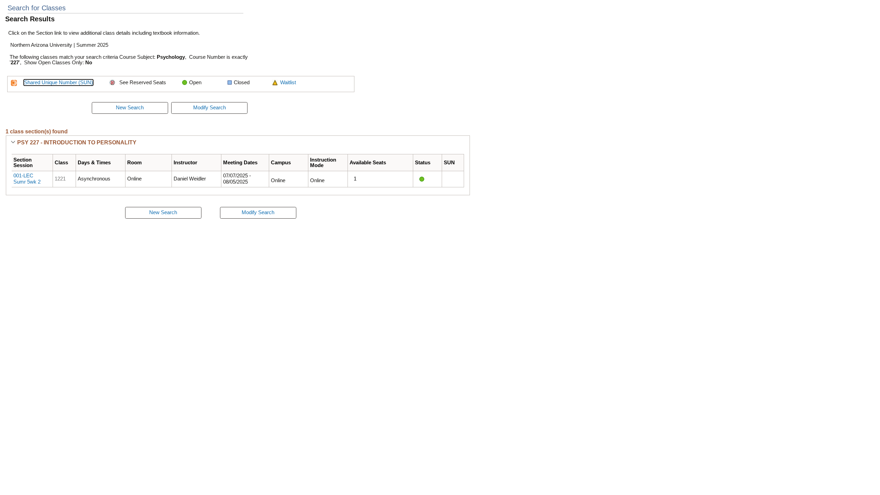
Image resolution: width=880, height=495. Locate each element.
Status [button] (422, 162)
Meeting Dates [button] (240, 162)
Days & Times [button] (94, 162)
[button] (13, 142)
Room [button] (134, 162)
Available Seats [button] (368, 162)
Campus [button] (281, 162)
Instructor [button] (185, 162)
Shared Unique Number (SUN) (58, 82)
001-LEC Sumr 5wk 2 (27, 179)
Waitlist (288, 82)
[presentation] (130, 108)
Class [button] (61, 162)
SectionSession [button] (23, 162)
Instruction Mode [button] (323, 162)
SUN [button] (449, 162)
